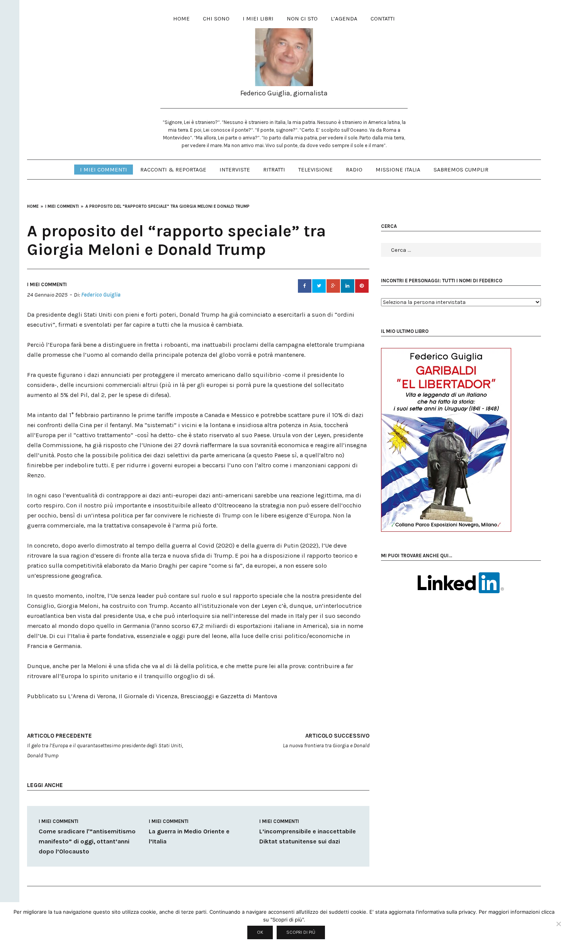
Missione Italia (398, 169)
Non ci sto (302, 18)
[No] (558, 924)
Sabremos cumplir (461, 169)
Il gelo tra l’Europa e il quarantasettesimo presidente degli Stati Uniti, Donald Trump (105, 745)
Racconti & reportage (173, 169)
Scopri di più (300, 932)
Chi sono (216, 18)
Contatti (383, 18)
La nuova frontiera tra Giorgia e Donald (326, 740)
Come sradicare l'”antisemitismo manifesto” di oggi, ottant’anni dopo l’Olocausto (87, 841)
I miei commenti (103, 169)
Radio (354, 169)
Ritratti (274, 169)
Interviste (234, 169)
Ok (260, 932)
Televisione (315, 169)
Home (181, 18)
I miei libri (258, 18)
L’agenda (344, 18)
